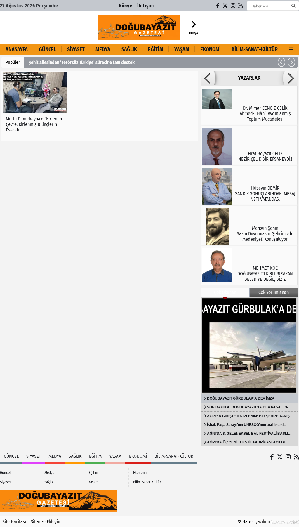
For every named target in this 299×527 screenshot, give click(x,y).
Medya (102, 49)
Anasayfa (17, 49)
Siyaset (76, 49)
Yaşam (181, 49)
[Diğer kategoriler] (291, 49)
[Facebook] (218, 6)
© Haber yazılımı (254, 521)
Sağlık (129, 49)
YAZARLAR (249, 78)
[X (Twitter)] (225, 6)
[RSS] (241, 6)
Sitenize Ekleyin (45, 521)
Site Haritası (14, 521)
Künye (125, 5)
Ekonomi (210, 49)
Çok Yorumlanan (273, 292)
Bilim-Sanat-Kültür (255, 49)
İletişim (145, 5)
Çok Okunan (225, 292)
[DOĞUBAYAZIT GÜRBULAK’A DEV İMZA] (249, 345)
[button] (281, 62)
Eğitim (155, 49)
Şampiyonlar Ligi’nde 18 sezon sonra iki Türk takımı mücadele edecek (134, 62)
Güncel (47, 49)
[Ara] (293, 5)
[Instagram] (233, 6)
